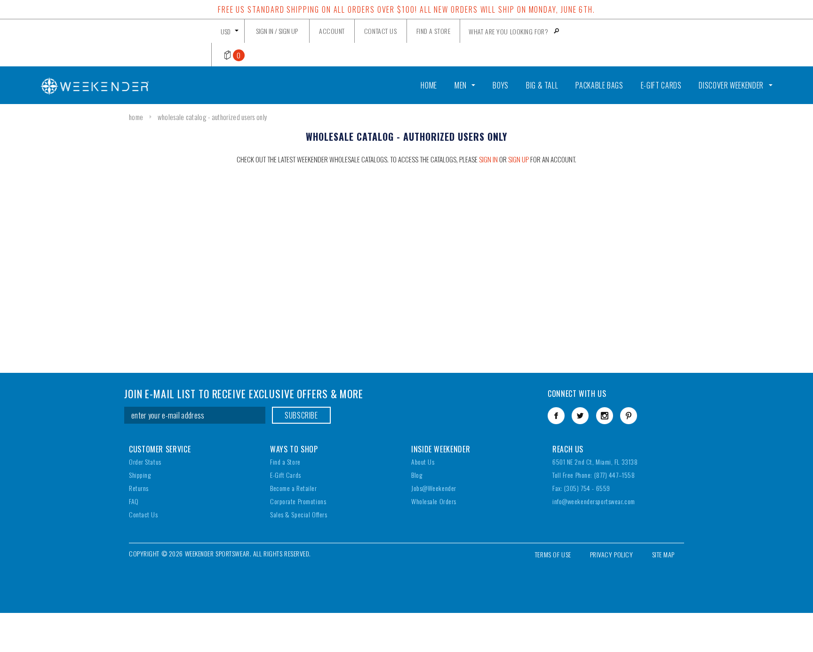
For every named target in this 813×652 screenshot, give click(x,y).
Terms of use (553, 554)
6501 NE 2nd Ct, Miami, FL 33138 (595, 462)
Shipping (140, 475)
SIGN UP (288, 31)
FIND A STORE (433, 31)
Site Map (663, 554)
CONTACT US (380, 31)
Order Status (145, 462)
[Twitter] (580, 415)
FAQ (134, 501)
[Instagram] (604, 415)
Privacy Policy (611, 554)
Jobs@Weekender (433, 488)
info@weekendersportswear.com (593, 501)
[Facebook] (556, 415)
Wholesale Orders (433, 501)
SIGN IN (488, 159)
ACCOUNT (332, 31)
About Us (422, 462)
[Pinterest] (628, 415)
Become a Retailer (293, 488)
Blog (416, 475)
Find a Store (285, 462)
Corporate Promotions (298, 501)
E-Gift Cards (285, 475)
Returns (139, 488)
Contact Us (143, 514)
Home (136, 117)
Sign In (264, 31)
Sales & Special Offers (298, 514)
